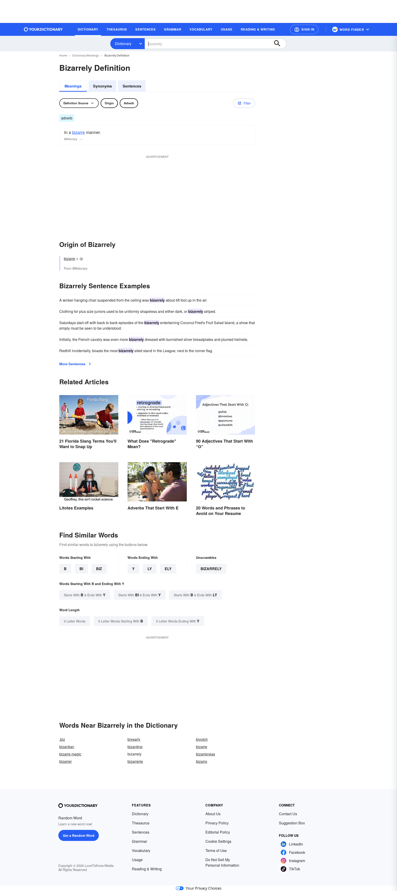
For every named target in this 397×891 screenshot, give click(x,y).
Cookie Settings (218, 841)
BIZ (99, 568)
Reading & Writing (147, 868)
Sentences (132, 86)
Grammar (139, 841)
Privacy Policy (217, 823)
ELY (168, 568)
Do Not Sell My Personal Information (222, 862)
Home (63, 55)
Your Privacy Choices (203, 888)
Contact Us (288, 813)
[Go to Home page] (43, 29)
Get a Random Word (78, 835)
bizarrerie (135, 761)
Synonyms (102, 86)
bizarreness (205, 754)
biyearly (134, 739)
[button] (304, 29)
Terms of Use (216, 850)
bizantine (135, 746)
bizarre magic (70, 754)
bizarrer (65, 761)
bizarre (78, 132)
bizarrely (211, 568)
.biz (62, 739)
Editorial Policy (217, 832)
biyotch (202, 739)
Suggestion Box (292, 823)
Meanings (73, 86)
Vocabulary (141, 850)
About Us (213, 813)
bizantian (66, 746)
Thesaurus (140, 823)
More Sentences (72, 363)
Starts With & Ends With (84, 594)
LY (149, 568)
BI (81, 568)
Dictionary (123, 43)
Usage (137, 859)
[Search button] (279, 44)
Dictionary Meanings (85, 55)
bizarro (201, 761)
